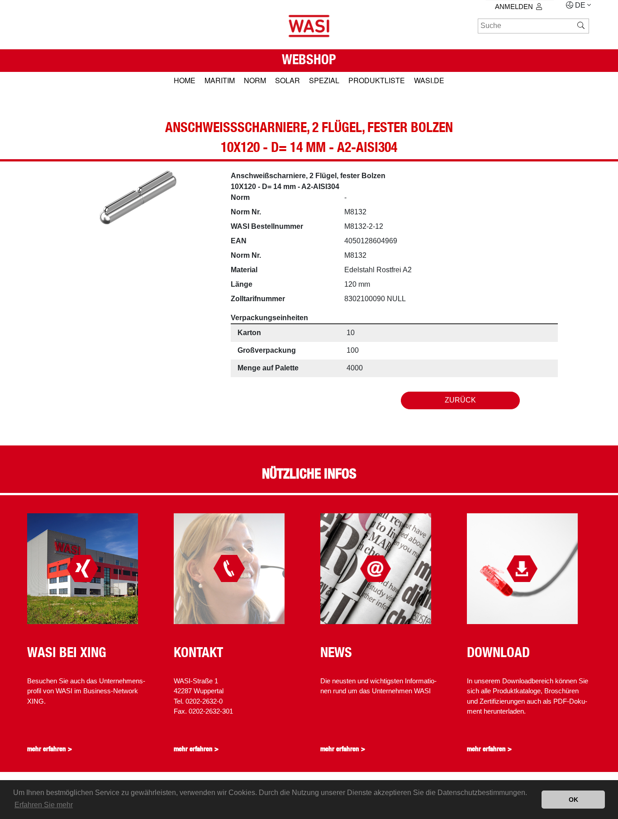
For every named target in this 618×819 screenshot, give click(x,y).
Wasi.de (429, 80)
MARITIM (219, 80)
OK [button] (573, 799)
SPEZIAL (324, 80)
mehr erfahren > (49, 749)
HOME (184, 80)
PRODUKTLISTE (376, 80)
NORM (255, 80)
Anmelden (514, 6)
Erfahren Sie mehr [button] (43, 805)
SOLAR (287, 80)
